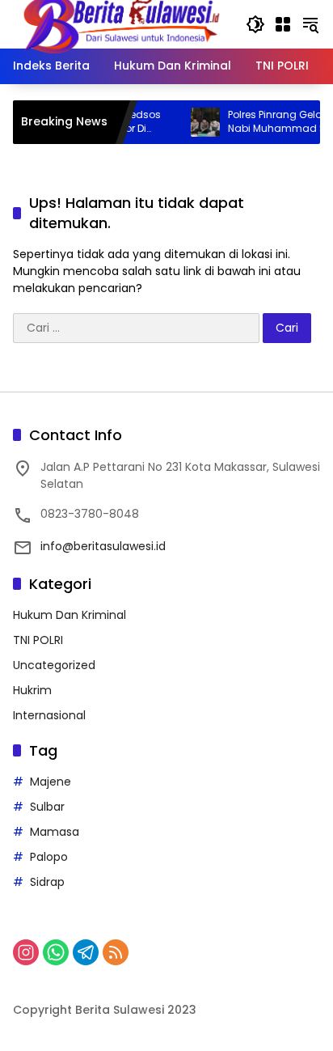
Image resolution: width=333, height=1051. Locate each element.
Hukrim (32, 690)
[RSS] (116, 952)
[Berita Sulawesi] (121, 23)
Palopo (49, 857)
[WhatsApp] (56, 952)
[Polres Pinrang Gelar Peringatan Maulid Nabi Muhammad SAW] (195, 122)
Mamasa (54, 832)
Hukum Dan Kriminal (69, 615)
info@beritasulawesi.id (103, 546)
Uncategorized (54, 665)
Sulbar (47, 807)
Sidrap (47, 882)
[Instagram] (26, 952)
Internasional (49, 715)
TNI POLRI (38, 640)
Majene (50, 781)
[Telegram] (86, 952)
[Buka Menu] (283, 24)
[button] (255, 24)
